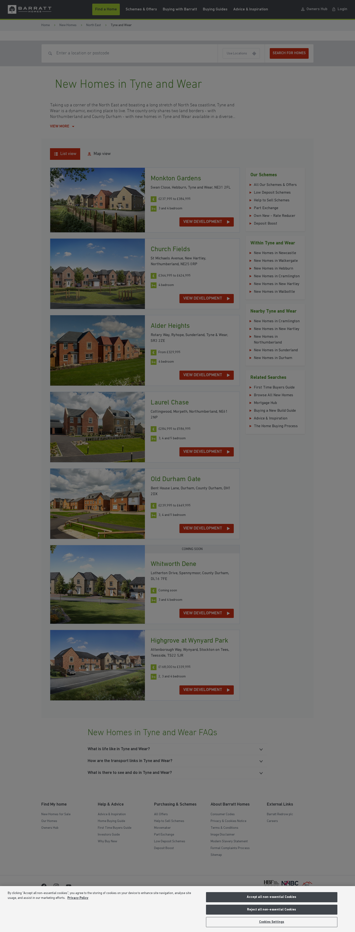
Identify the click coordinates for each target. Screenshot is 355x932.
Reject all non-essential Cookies (271, 909)
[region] (177, 909)
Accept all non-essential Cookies (271, 897)
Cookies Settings (271, 922)
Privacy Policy (77, 898)
